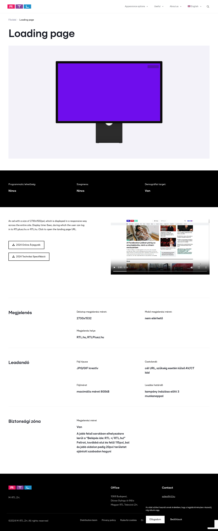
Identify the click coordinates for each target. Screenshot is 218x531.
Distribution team (88, 520)
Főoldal (12, 20)
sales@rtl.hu (168, 496)
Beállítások (176, 519)
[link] (19, 6)
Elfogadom (155, 519)
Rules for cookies (128, 520)
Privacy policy (109, 520)
